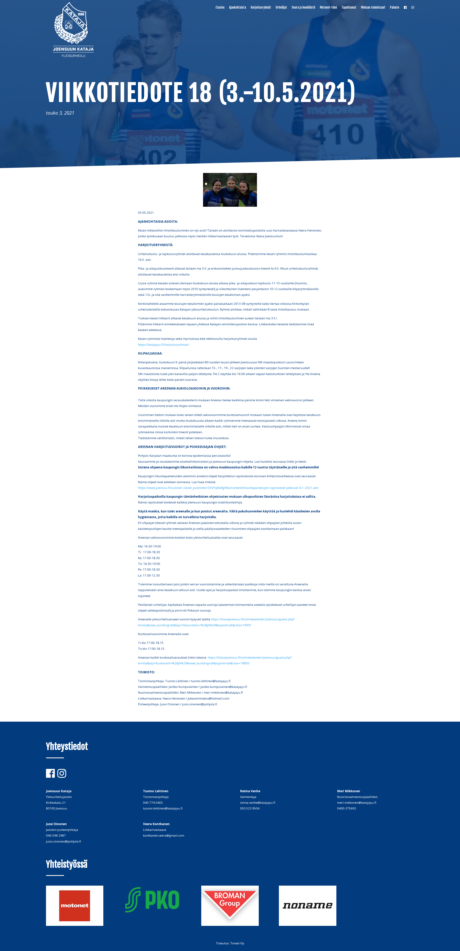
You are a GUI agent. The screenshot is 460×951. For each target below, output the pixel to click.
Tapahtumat (349, 7)
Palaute (394, 7)
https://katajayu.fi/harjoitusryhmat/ (163, 345)
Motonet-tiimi (328, 7)
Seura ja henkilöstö (303, 7)
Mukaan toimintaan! (373, 7)
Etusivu (220, 7)
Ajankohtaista (237, 7)
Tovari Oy (237, 943)
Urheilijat (281, 7)
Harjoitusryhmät (261, 7)
